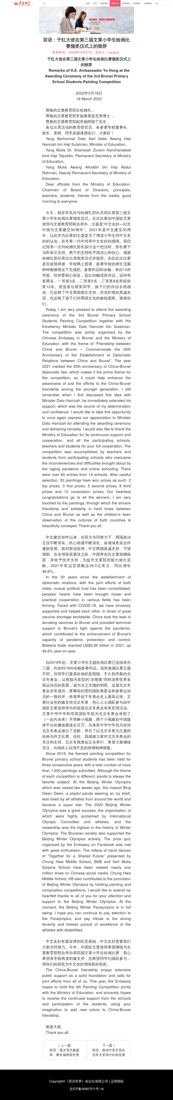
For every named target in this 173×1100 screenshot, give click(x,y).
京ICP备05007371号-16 (86, 1088)
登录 (157, 3)
